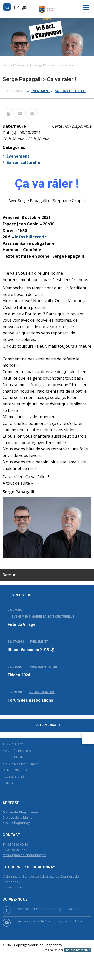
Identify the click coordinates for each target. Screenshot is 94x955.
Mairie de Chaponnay (20, 764)
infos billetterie (31, 237)
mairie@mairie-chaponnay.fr (24, 855)
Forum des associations (30, 700)
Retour (10, 575)
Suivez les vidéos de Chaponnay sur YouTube (47, 921)
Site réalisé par (66, 950)
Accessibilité (13, 776)
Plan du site (13, 744)
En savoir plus (13, 887)
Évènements (24, 65)
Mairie (36, 616)
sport (54, 667)
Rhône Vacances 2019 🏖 (31, 649)
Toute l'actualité (47, 725)
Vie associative (42, 692)
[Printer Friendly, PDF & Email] (8, 118)
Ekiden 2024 (19, 675)
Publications (14, 757)
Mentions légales (18, 770)
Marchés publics (17, 751)
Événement (40, 91)
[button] (7, 8)
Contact (10, 783)
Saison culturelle (70, 91)
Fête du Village (22, 624)
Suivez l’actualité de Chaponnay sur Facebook (47, 908)
